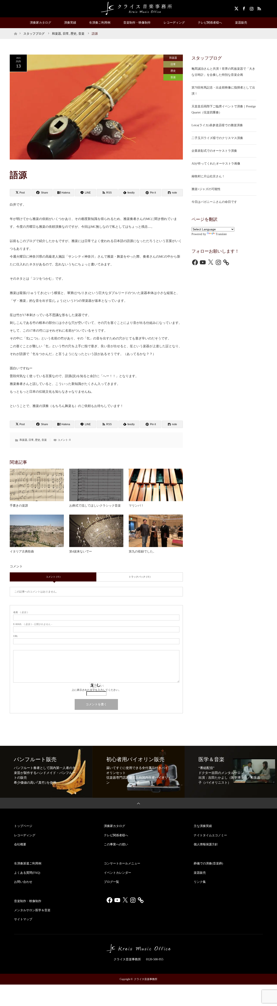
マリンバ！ (136, 505)
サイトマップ (23, 919)
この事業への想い (116, 844)
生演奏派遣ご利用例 (27, 863)
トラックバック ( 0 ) (139, 576)
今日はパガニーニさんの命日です (214, 201)
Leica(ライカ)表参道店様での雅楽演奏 (217, 125)
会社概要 (20, 844)
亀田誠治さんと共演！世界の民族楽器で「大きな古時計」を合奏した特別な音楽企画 (223, 71)
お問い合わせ (23, 881)
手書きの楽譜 (19, 505)
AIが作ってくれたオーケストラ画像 (216, 163)
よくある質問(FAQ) (27, 872)
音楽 (173, 77)
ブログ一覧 (111, 881)
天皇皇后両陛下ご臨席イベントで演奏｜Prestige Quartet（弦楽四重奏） (224, 109)
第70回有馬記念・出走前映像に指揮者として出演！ (223, 90)
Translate (221, 234)
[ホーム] (15, 29)
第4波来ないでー (80, 551)
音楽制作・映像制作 (137, 22)
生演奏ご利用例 (99, 22)
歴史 (173, 70)
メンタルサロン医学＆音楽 (32, 910)
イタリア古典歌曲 (22, 551)
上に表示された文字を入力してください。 (96, 689)
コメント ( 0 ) (53, 576)
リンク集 (200, 881)
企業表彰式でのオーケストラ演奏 (214, 150)
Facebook (243, 8)
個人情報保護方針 (206, 844)
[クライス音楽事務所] (138, 8)
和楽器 (173, 57)
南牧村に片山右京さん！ (208, 176)
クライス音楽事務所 (145, 979)
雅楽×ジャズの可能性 (206, 189)
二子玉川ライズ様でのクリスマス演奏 (217, 138)
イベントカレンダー (117, 872)
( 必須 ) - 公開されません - (32, 624)
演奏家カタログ (40, 22)
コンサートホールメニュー (122, 863)
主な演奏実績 (203, 826)
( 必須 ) (20, 612)
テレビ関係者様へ (210, 22)
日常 (173, 64)
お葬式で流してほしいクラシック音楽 (95, 505)
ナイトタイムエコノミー (210, 835)
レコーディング (174, 22)
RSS (258, 8)
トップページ (23, 826)
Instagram (251, 8)
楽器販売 (241, 22)
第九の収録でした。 (142, 551)
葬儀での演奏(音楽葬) (208, 863)
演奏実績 (70, 22)
